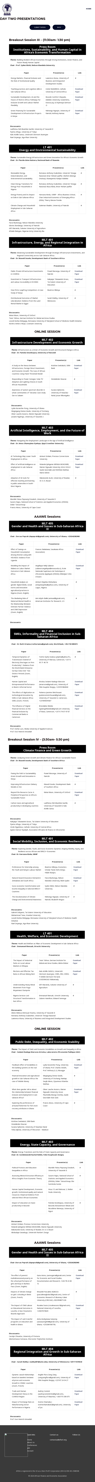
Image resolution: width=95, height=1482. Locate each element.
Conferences (32, 1445)
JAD (28, 1448)
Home (29, 1439)
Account (30, 1451)
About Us (31, 1442)
